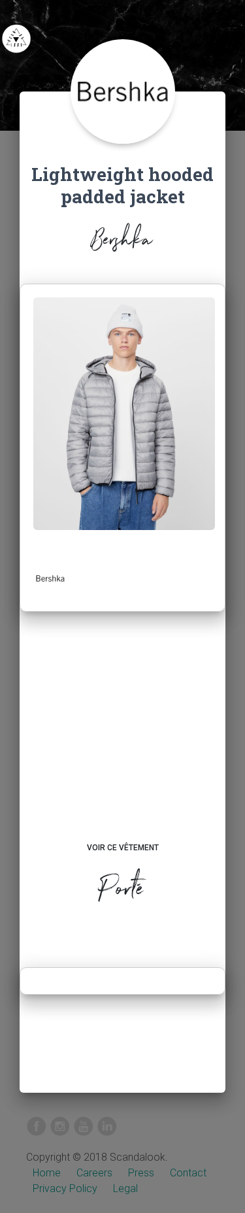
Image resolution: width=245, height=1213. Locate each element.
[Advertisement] (122, 739)
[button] (50, 578)
